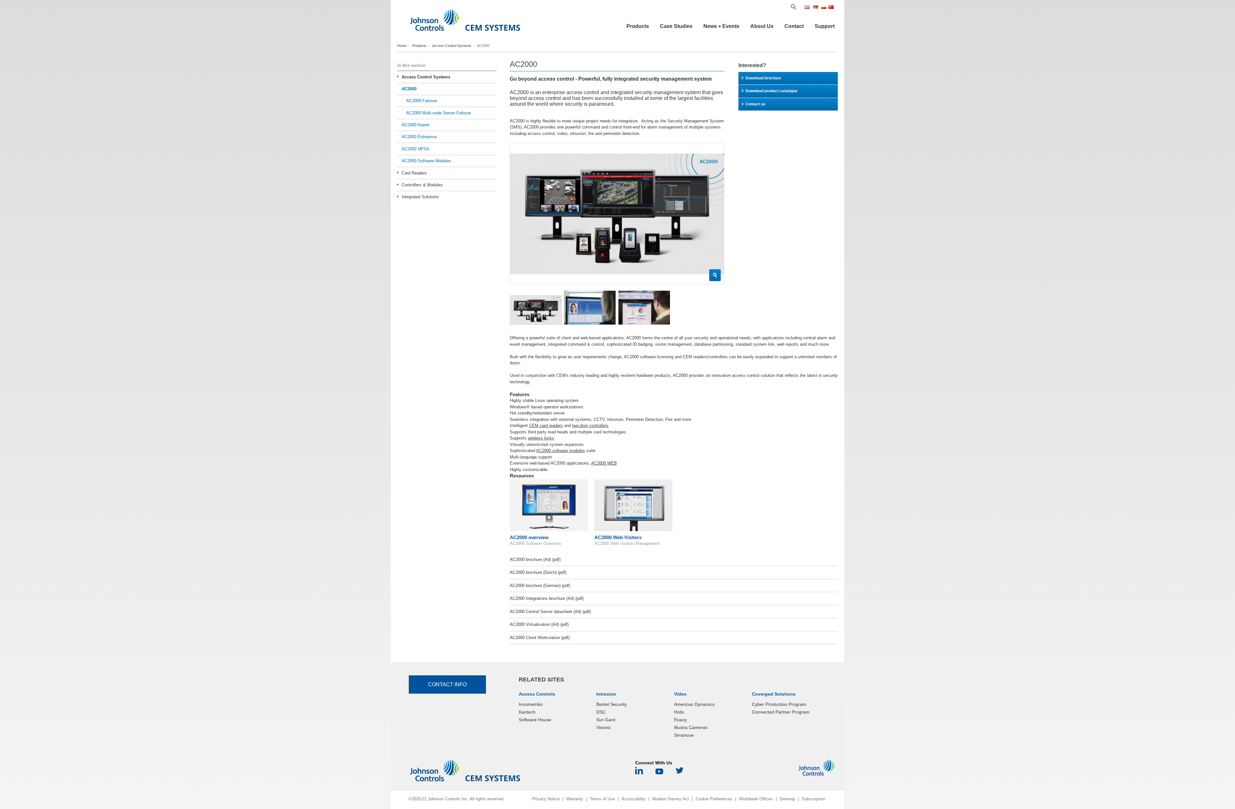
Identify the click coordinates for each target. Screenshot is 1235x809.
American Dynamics (694, 704)
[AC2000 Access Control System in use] (590, 307)
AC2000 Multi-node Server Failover (438, 113)
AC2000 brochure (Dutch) (538, 572)
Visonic (603, 727)
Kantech (527, 712)
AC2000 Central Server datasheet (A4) (550, 611)
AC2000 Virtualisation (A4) (539, 624)
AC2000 (409, 88)
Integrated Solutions (420, 196)
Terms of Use (602, 798)
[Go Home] (465, 21)
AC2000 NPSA (415, 149)
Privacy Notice (546, 798)
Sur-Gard (605, 719)
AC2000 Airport (416, 124)
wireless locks (541, 438)
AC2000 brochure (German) (540, 585)
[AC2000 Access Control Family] (536, 310)
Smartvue (684, 735)
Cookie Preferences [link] (714, 798)
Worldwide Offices (756, 798)
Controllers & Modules (422, 184)
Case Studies (676, 26)
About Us (761, 26)
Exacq (680, 719)
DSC (601, 712)
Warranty (574, 798)
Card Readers (414, 173)
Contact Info (447, 684)
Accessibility (633, 798)
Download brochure (763, 78)
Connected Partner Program (781, 712)
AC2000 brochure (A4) (535, 559)
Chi (831, 7)
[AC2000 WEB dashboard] (644, 307)
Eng (808, 7)
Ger (816, 7)
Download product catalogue (772, 91)
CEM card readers (546, 425)
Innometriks (531, 704)
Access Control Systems (451, 46)
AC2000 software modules (560, 450)
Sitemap (787, 798)
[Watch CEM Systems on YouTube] (659, 772)
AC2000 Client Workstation (540, 637)
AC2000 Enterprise (419, 136)
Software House (535, 719)
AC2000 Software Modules (426, 160)
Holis (679, 712)
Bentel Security (611, 704)
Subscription (813, 798)
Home (402, 46)
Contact (794, 26)
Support (825, 26)
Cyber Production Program (779, 704)
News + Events (721, 26)
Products (638, 26)
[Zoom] (715, 275)
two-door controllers (590, 425)
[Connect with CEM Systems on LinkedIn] (639, 772)
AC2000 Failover (421, 100)
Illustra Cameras (691, 727)
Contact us (755, 104)
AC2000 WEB (604, 463)
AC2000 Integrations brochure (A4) (547, 598)
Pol (824, 7)
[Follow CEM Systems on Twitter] (679, 772)
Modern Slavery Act (670, 798)
